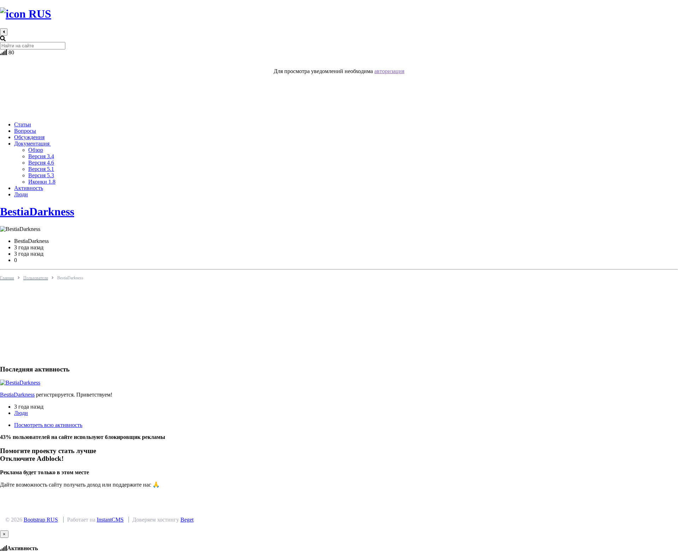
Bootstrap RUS (41, 520)
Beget (187, 520)
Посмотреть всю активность (48, 425)
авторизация (389, 71)
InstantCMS (110, 520)
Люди (21, 413)
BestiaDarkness (37, 211)
